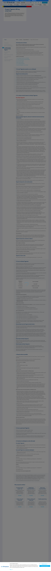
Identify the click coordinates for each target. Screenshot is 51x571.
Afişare (11, 569)
